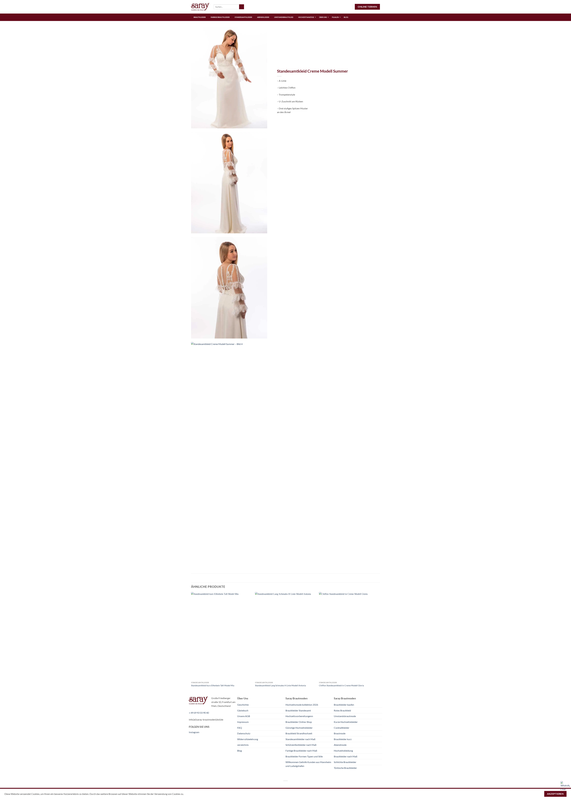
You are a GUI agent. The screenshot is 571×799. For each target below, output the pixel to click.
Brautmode (339, 733)
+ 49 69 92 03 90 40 (199, 712)
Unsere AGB (243, 716)
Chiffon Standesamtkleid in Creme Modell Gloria (341, 685)
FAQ (239, 727)
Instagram (194, 732)
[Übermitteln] (241, 6)
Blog (239, 750)
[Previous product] (377, 30)
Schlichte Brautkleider (345, 762)
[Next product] (371, 30)
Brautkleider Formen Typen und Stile (304, 756)
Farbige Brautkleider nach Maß (301, 750)
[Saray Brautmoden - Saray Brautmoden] (200, 7)
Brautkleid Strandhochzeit (299, 733)
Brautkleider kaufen (344, 704)
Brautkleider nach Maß (345, 756)
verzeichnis (243, 744)
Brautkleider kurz (343, 739)
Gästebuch (242, 710)
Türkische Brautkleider (345, 767)
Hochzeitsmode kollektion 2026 (302, 704)
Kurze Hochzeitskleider (346, 721)
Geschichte (243, 704)
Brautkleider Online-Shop (299, 721)
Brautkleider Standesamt (298, 710)
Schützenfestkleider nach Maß (301, 744)
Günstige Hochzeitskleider (299, 727)
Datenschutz (243, 733)
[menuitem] (199, 17)
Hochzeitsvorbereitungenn (299, 716)
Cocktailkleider (341, 727)
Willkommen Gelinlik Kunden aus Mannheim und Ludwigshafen (308, 764)
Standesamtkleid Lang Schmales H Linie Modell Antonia (280, 685)
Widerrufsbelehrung (247, 739)
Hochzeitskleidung (343, 750)
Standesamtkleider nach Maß (300, 739)
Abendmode (340, 744)
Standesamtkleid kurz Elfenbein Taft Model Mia (212, 685)
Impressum (243, 721)
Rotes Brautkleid (342, 710)
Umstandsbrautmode (345, 716)
